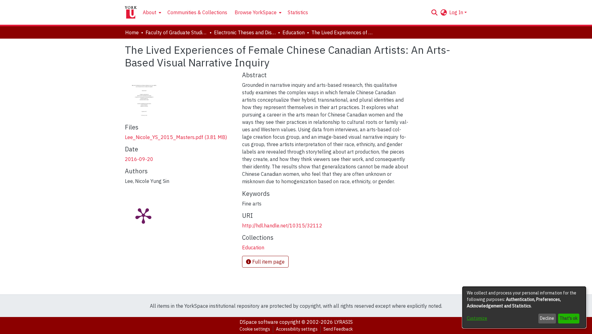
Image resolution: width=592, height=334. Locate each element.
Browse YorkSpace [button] (256, 12)
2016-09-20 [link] (139, 159)
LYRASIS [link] (343, 322)
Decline (547, 318)
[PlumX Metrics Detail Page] (143, 215)
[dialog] (524, 307)
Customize (477, 318)
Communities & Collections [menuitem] (197, 12)
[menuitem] (151, 12)
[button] (434, 12)
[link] (176, 137)
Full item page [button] (268, 262)
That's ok (569, 318)
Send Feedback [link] (338, 329)
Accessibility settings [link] (297, 329)
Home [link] (132, 32)
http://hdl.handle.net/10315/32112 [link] (282, 225)
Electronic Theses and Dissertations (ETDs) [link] (245, 32)
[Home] (131, 12)
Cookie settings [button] (255, 329)
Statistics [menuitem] (298, 12)
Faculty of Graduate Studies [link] (176, 32)
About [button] (149, 12)
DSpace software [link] (259, 322)
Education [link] (293, 32)
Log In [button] (456, 12)
